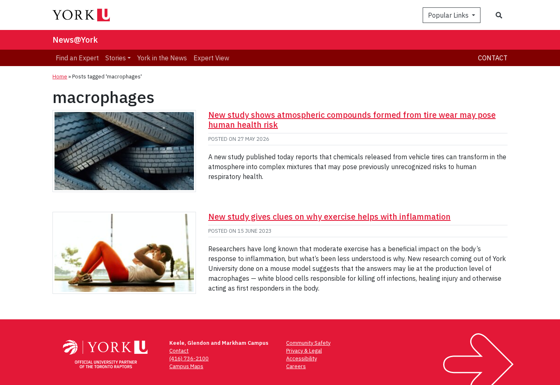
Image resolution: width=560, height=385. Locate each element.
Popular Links (449, 15)
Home (59, 76)
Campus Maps (186, 366)
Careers (296, 366)
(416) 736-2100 (189, 358)
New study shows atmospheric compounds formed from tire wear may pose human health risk (352, 119)
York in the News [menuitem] (162, 58)
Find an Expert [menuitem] (77, 58)
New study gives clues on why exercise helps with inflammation (329, 216)
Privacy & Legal (304, 350)
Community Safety (308, 342)
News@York (75, 39)
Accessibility (301, 358)
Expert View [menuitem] (211, 58)
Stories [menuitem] (115, 58)
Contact (493, 58)
